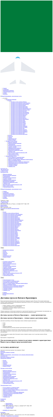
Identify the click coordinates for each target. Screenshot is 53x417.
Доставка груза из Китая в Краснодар (19, 106)
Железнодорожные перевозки (14, 143)
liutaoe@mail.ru (4, 205)
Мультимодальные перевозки (14, 145)
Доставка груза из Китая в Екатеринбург (20, 104)
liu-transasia (3, 412)
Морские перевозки (12, 142)
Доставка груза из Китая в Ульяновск (19, 126)
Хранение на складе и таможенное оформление (18, 161)
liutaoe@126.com (4, 206)
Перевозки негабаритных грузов (15, 150)
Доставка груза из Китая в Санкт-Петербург (20, 103)
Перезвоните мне (4, 172)
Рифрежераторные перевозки (14, 148)
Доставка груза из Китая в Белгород (19, 111)
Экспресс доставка (12, 146)
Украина (10, 137)
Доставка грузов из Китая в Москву (19, 101)
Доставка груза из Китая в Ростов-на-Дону (20, 109)
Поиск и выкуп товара (13, 153)
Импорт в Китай (12, 139)
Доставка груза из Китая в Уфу (18, 128)
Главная (5, 88)
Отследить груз (4, 168)
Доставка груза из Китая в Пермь (18, 121)
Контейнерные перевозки (14, 149)
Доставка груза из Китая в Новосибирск (20, 119)
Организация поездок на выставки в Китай (17, 163)
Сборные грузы (11, 151)
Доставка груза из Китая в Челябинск (19, 131)
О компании (6, 89)
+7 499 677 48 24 (4, 170)
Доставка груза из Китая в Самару (18, 123)
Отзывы (5, 92)
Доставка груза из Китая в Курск (18, 116)
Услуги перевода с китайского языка (16, 157)
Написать (3, 351)
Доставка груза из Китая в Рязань (18, 122)
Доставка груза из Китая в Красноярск (19, 107)
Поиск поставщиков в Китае (14, 160)
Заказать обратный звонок (13, 208)
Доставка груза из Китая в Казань (18, 105)
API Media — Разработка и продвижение (10, 415)
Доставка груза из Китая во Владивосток (20, 113)
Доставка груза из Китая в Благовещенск (20, 112)
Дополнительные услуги (8, 91)
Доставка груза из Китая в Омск (18, 120)
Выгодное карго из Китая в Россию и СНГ (17, 152)
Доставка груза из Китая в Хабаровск (19, 130)
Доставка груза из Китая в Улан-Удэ (19, 129)
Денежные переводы (12, 164)
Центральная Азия (12, 138)
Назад (2, 209)
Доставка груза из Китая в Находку (18, 118)
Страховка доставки (12, 165)
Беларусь (10, 135)
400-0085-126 (6, 410)
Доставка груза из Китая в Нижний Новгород (21, 108)
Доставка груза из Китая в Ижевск (18, 115)
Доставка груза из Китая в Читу (18, 133)
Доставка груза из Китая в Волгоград (19, 114)
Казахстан (10, 136)
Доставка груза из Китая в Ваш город (19, 134)
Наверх (2, 353)
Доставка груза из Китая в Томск (18, 124)
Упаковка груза (11, 166)
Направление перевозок (8, 90)
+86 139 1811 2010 (5, 169)
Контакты (5, 94)
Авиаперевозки (11, 144)
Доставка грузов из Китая (11, 141)
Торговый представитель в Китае (15, 158)
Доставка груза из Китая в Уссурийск (19, 127)
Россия (9, 100)
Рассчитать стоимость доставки (7, 352)
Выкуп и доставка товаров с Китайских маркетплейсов (20, 159)
